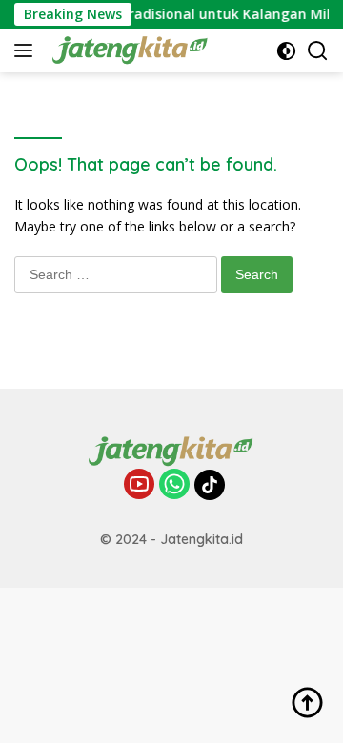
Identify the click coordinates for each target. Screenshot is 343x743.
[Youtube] (139, 485)
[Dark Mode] (286, 51)
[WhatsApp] (174, 485)
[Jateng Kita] (128, 50)
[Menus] (27, 50)
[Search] (318, 51)
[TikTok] (209, 485)
